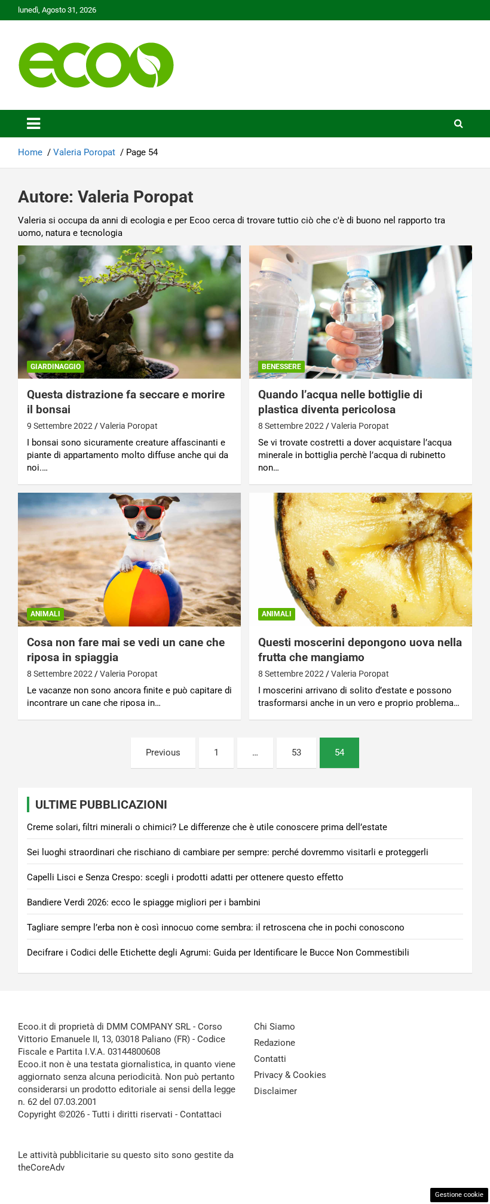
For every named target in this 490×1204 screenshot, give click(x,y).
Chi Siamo (274, 1026)
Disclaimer (275, 1091)
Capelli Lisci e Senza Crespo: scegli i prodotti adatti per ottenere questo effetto (185, 877)
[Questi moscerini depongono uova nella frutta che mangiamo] (361, 560)
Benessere (281, 367)
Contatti (270, 1059)
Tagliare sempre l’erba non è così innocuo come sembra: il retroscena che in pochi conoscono (216, 927)
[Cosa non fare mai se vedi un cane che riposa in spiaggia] (129, 560)
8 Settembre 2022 (291, 426)
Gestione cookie (459, 1195)
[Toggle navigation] (33, 123)
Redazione (274, 1042)
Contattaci (201, 1114)
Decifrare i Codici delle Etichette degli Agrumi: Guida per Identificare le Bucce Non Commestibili (218, 952)
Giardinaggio (55, 367)
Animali (45, 614)
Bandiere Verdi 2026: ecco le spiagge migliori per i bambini (144, 902)
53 (296, 752)
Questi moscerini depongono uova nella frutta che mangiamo (360, 649)
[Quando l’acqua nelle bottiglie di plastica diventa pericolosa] (361, 312)
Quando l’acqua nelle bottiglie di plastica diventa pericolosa (340, 402)
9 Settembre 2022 (60, 426)
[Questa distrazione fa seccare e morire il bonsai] (129, 312)
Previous (163, 752)
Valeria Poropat (129, 426)
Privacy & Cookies (290, 1075)
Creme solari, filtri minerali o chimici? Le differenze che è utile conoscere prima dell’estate (207, 827)
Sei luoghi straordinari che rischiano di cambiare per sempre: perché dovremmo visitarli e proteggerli (227, 852)
